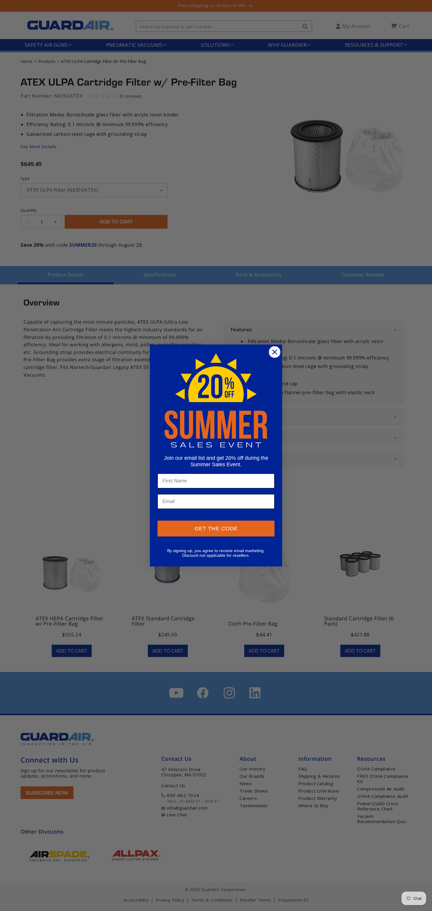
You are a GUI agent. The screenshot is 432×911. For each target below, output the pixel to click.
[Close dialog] (274, 352)
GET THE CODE (216, 528)
